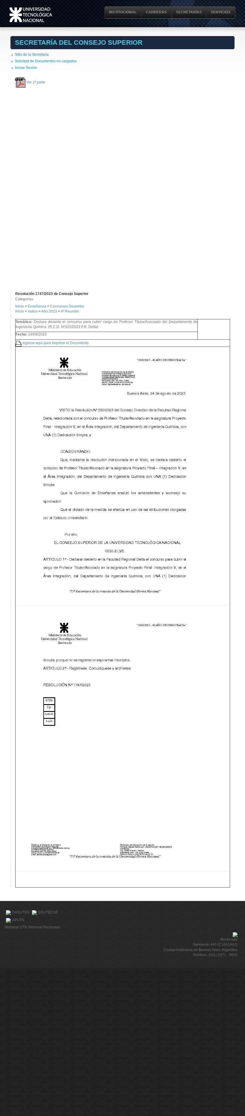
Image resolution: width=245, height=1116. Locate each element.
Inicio (19, 306)
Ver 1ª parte (35, 82)
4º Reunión (70, 311)
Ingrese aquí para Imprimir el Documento (55, 343)
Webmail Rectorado (44, 927)
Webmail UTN (15, 927)
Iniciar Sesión (26, 68)
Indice (33, 311)
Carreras (156, 12)
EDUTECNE (48, 912)
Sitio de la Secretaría (32, 54)
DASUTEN (21, 912)
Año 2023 (49, 311)
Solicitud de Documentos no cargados (46, 61)
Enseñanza (37, 306)
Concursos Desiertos (67, 306)
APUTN (18, 920)
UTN (31, 14)
